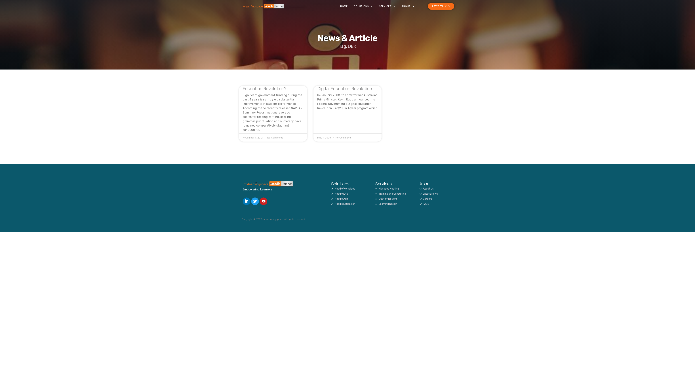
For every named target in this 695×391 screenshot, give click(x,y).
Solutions (361, 6)
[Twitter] (255, 201)
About (406, 6)
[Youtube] (263, 201)
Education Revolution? (264, 88)
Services (385, 6)
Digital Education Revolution (344, 88)
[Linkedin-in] (246, 201)
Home (344, 6)
